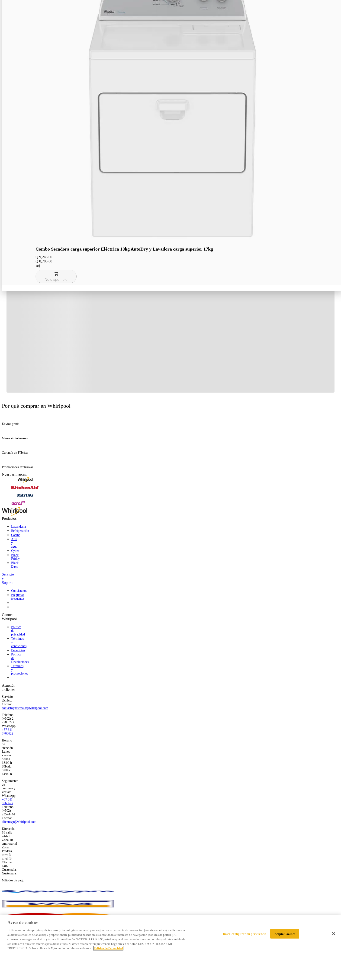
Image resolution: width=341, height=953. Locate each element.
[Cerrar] (333, 934)
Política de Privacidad (108, 948)
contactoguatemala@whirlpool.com (25, 708)
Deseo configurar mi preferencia (244, 933)
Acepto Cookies (284, 933)
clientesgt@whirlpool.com (19, 822)
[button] (172, 266)
